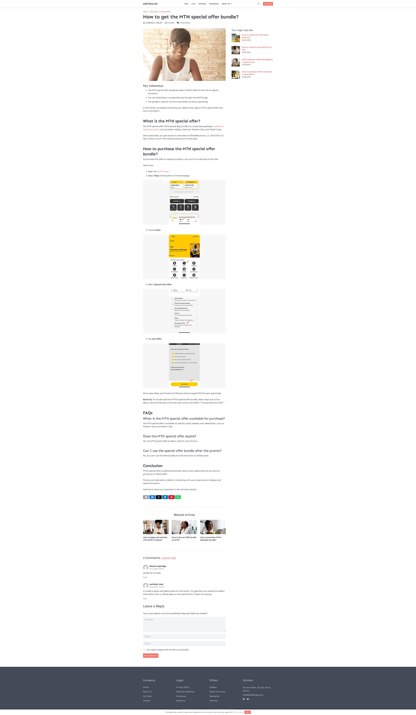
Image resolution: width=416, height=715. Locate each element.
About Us (147, 691)
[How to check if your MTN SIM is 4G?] (236, 50)
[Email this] (146, 497)
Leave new (169, 558)
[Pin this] (171, 497)
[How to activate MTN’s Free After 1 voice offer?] (236, 75)
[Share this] (152, 497)
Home (146, 687)
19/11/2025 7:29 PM (157, 569)
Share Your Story (217, 691)
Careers (213, 687)
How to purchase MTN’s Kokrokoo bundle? (210, 538)
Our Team (147, 696)
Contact (146, 700)
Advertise (180, 700)
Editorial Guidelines (185, 691)
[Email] (244, 699)
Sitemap (213, 700)
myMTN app (162, 171)
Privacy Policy (182, 687)
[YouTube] (248, 699)
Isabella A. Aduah (154, 22)
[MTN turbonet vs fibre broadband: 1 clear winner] (236, 62)
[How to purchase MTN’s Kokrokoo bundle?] (213, 527)
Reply (145, 577)
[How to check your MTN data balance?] (236, 38)
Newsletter (214, 696)
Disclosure (181, 696)
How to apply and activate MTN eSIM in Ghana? (155, 538)
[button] (231, 4)
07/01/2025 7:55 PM (157, 587)
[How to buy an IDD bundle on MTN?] (184, 527)
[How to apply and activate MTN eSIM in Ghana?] (156, 527)
